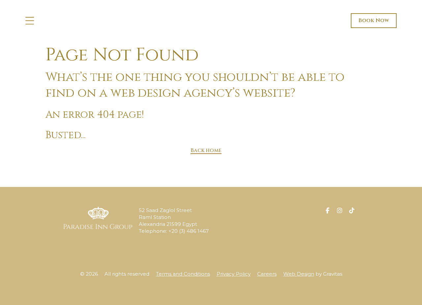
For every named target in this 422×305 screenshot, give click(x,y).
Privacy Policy (234, 274)
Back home (206, 150)
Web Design (298, 274)
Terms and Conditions (183, 274)
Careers (267, 274)
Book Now (373, 20)
